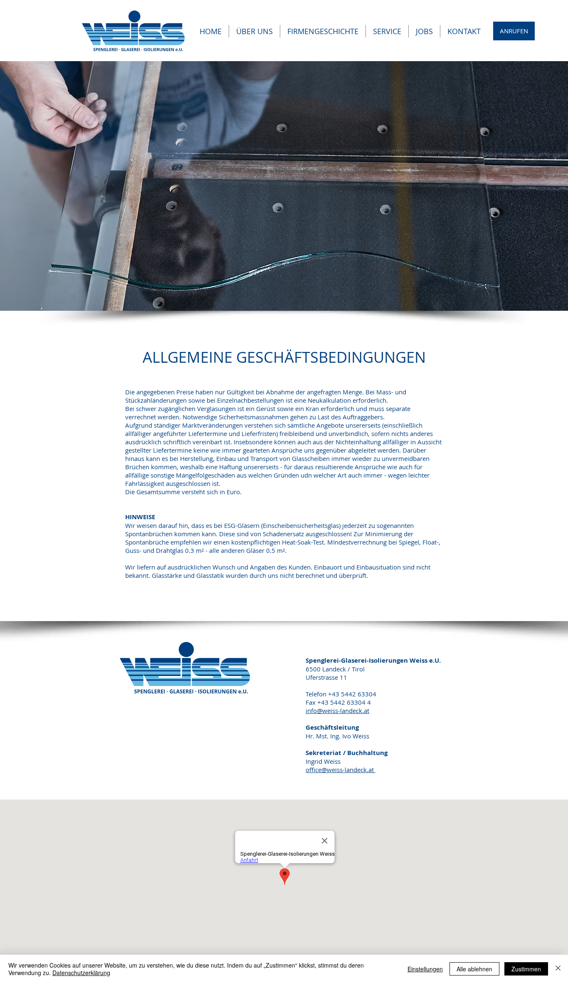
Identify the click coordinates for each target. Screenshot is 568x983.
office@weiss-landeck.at (340, 769)
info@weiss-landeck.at (337, 710)
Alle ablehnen (474, 969)
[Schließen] (558, 968)
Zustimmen (526, 969)
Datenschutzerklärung (81, 972)
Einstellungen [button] (425, 969)
